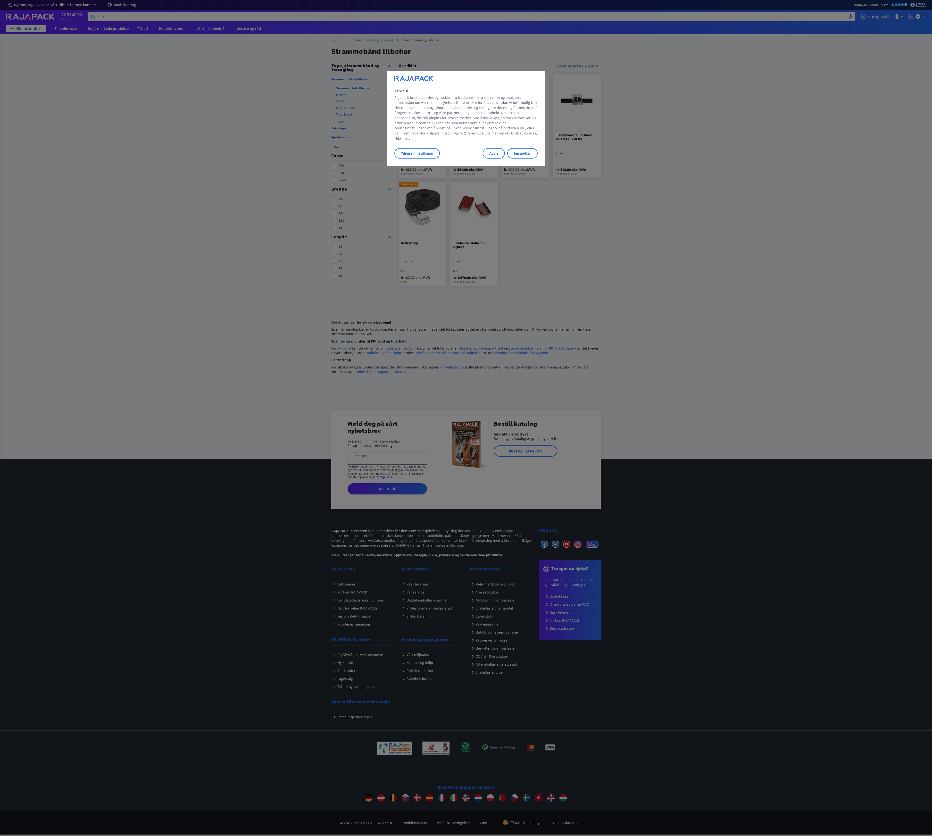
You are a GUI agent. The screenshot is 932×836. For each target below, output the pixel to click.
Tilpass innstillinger (417, 153)
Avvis (493, 153)
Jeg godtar (522, 153)
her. (406, 138)
